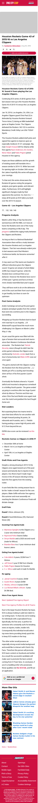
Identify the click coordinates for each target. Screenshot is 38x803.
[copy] (13, 49)
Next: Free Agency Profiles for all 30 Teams (18, 605)
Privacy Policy (23, 773)
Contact (5, 766)
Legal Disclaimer (8, 781)
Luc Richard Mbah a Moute (14, 588)
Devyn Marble (9, 539)
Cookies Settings (24, 784)
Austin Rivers (9, 582)
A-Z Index (5, 784)
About (4, 763)
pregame (5, 232)
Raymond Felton (10, 536)
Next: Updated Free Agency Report (15, 600)
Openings (21, 763)
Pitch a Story (6, 773)
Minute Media (11, 789)
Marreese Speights (11, 530)
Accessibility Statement (27, 781)
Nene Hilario (6, 153)
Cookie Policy (23, 777)
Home (4, 747)
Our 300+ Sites (23, 766)
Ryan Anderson (17, 150)
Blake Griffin (25, 357)
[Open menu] (3, 3)
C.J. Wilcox (8, 569)
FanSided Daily (23, 770)
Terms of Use (7, 777)
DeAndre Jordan (18, 354)
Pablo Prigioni (20, 153)
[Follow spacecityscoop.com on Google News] (33, 678)
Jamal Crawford (10, 579)
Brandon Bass (9, 544)
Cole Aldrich (9, 557)
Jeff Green (8, 563)
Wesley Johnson (10, 585)
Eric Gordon (28, 150)
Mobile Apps (6, 770)
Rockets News (12, 747)
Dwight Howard (12, 147)
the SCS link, (22, 668)
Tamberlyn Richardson (12, 46)
